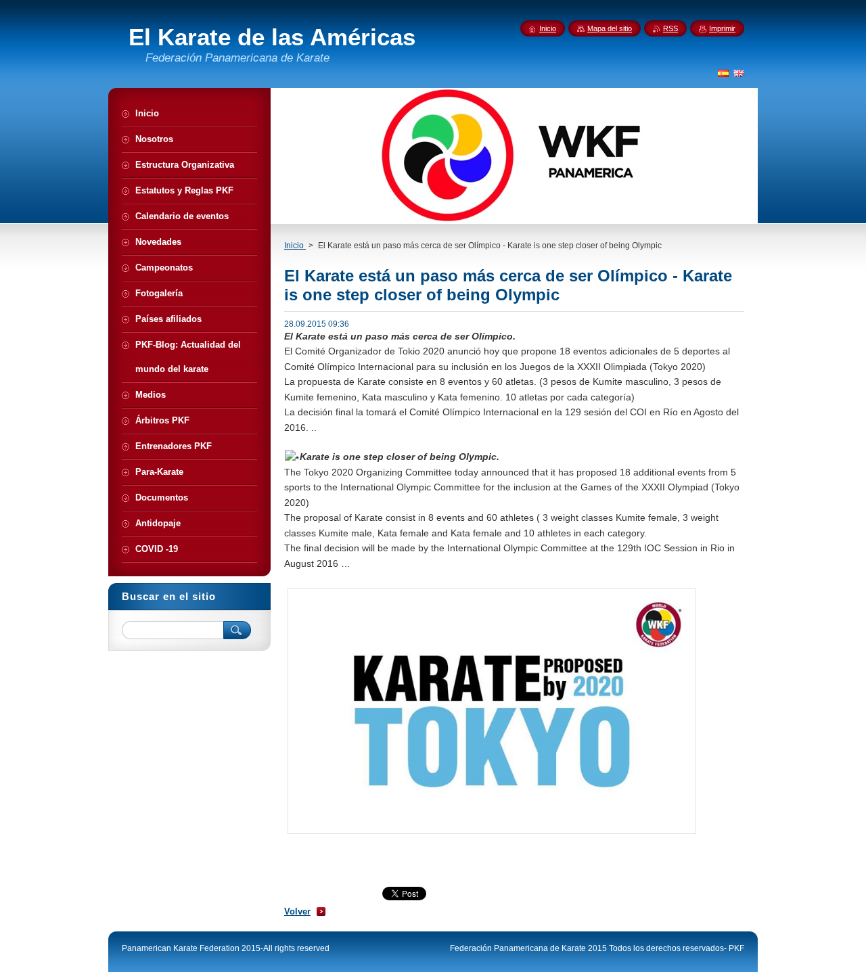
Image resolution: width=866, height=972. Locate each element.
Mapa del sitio (609, 28)
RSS (670, 28)
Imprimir (722, 28)
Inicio (295, 245)
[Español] (723, 73)
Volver (297, 911)
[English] (738, 73)
